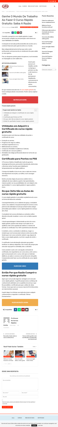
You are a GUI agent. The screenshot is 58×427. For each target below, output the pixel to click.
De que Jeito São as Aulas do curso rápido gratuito (18, 119)
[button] (35, 110)
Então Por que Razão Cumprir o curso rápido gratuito (19, 121)
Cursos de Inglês (30, 356)
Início (20, 6)
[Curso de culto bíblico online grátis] (5, 74)
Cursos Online (35, 27)
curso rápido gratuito (25, 27)
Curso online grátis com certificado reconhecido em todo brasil (29, 337)
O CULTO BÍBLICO (18, 356)
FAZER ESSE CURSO (20, 266)
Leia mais (40, 425)
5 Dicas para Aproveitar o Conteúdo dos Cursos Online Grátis (49, 32)
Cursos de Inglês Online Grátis (16, 79)
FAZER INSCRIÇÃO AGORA (20, 302)
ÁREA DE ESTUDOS (33, 6)
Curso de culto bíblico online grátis (17, 72)
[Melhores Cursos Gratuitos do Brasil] (5, 67)
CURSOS (24, 6)
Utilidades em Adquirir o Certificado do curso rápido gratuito (19, 114)
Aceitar (34, 425)
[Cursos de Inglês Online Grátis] (5, 80)
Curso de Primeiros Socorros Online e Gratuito (47, 58)
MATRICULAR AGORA (20, 100)
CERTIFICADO (43, 6)
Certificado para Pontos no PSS (13, 117)
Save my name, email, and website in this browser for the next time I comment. (18, 402)
